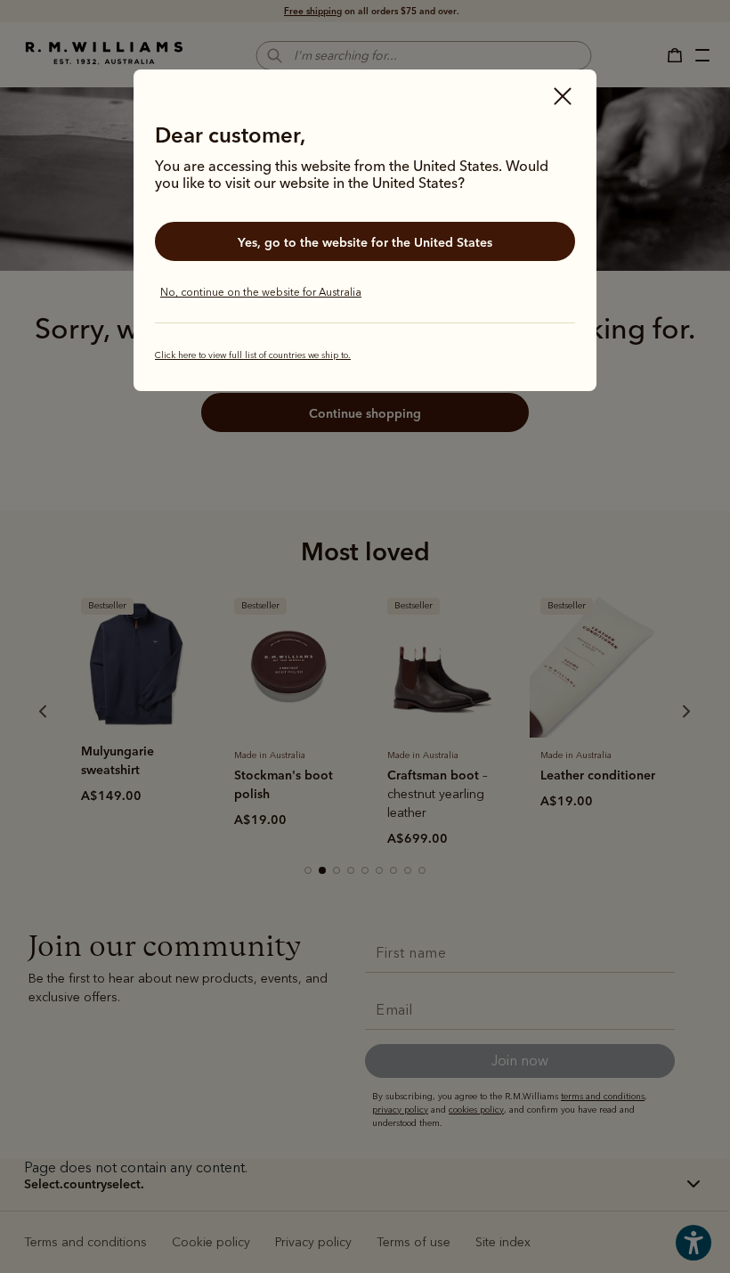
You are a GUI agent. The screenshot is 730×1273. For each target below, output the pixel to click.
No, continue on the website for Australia (260, 292)
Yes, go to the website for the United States (365, 242)
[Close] (562, 97)
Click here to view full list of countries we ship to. (253, 355)
